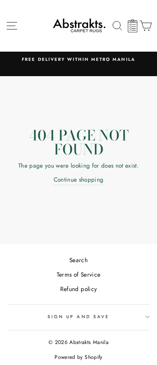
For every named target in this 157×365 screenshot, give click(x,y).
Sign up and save (78, 316)
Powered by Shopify (78, 357)
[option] (78, 59)
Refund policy (78, 288)
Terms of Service (78, 274)
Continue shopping (79, 179)
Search (78, 260)
